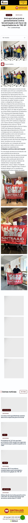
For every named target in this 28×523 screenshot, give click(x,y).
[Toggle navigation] (3, 7)
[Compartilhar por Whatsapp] (18, 33)
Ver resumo (6, 37)
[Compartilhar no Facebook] (10, 33)
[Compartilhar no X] (12, 33)
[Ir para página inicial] (21, 8)
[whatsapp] (22, 517)
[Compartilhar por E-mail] (15, 33)
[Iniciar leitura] (2, 64)
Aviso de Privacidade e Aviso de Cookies (14, 519)
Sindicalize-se (23, 2)
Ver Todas (23, 391)
